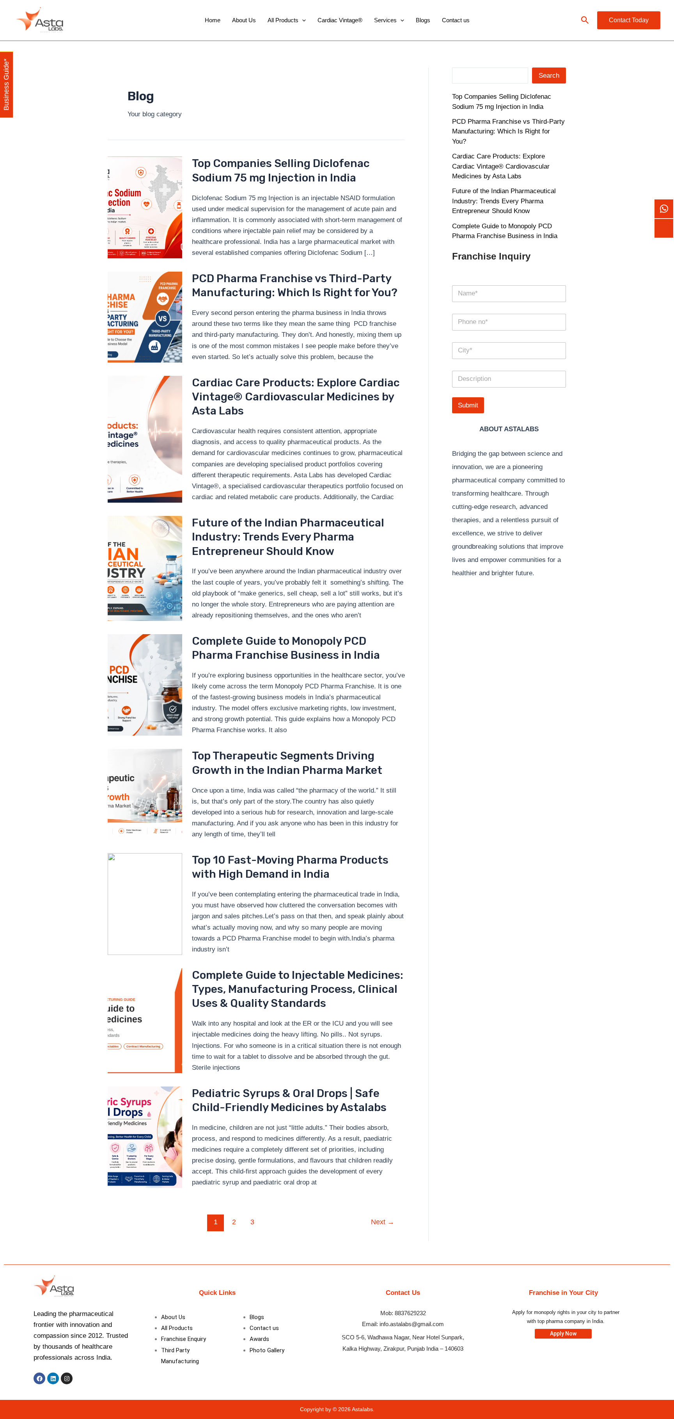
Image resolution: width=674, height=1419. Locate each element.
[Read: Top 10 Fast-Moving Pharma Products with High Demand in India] (145, 903)
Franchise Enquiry (183, 1339)
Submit (468, 405)
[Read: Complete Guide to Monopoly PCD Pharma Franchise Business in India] (145, 684)
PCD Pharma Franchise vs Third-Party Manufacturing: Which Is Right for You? (508, 131)
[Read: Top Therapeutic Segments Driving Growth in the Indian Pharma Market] (145, 794)
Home (212, 20)
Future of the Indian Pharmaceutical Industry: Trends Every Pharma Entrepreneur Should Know (288, 537)
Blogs (423, 20)
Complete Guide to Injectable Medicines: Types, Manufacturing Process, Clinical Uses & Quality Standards (297, 989)
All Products (283, 20)
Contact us (456, 20)
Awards (259, 1339)
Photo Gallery (267, 1350)
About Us (244, 20)
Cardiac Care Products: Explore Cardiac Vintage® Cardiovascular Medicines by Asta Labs (296, 397)
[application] (302, 20)
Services (385, 20)
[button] (585, 20)
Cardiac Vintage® (339, 20)
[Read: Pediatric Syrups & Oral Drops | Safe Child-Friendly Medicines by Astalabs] (145, 1136)
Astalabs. (363, 1409)
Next (382, 1222)
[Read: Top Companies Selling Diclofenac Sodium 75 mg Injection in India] (145, 207)
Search (549, 75)
